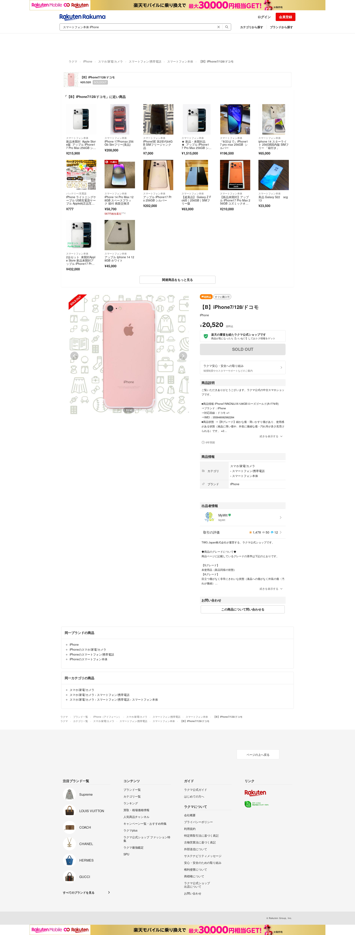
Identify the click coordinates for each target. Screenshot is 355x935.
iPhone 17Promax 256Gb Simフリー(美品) (119, 143)
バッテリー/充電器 (76, 193)
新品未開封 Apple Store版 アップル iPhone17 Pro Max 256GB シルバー (81, 146)
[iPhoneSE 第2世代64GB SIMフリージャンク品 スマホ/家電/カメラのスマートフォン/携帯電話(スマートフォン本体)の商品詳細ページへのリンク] (158, 119)
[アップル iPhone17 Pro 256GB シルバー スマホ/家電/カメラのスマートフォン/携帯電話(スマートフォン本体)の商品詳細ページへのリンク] (158, 175)
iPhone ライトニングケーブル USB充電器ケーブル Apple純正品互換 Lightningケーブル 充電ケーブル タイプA (81, 205)
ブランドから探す (281, 27)
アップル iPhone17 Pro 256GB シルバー (157, 198)
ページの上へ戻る (258, 754)
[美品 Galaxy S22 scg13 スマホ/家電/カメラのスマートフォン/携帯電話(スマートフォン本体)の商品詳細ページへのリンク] (273, 175)
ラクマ (73, 61)
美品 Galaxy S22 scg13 (273, 198)
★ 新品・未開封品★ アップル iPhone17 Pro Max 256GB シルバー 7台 (196, 146)
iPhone (87, 61)
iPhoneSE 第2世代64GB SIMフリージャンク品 (158, 144)
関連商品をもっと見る (177, 279)
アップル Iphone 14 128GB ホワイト (119, 258)
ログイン (264, 16)
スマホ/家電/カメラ (110, 61)
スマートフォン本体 (180, 61)
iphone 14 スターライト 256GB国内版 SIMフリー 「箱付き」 (273, 144)
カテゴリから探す (251, 27)
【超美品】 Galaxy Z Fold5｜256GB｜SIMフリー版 (196, 200)
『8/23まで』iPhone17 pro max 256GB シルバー (234, 144)
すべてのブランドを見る (79, 892)
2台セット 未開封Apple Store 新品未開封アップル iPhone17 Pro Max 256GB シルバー (81, 262)
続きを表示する (269, 436)
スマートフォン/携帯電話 (145, 61)
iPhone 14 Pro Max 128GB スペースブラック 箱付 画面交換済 (119, 200)
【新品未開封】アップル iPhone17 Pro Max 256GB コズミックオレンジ (235, 202)
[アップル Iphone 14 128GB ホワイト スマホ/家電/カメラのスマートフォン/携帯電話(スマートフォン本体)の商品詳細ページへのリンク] (120, 235)
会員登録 (285, 16)
